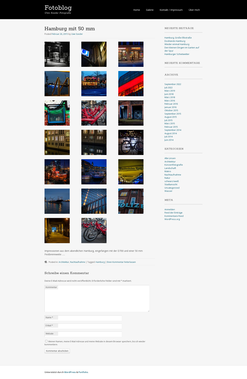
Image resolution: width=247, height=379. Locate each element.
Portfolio (83, 372)
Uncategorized (171, 187)
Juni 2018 (168, 94)
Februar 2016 (171, 103)
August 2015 (170, 116)
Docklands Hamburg (174, 40)
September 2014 (172, 129)
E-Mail (49, 325)
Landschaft (170, 168)
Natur (167, 177)
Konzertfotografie (173, 164)
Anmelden (169, 209)
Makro (167, 171)
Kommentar (51, 287)
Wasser (168, 190)
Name (49, 317)
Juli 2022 (168, 87)
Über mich (194, 9)
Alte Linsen (170, 158)
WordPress (70, 372)
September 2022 (172, 84)
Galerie (150, 9)
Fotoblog (58, 8)
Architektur (64, 262)
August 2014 (170, 133)
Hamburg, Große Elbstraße (178, 37)
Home (136, 9)
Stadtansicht (170, 184)
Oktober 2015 (171, 110)
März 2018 (169, 97)
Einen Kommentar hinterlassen (121, 262)
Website (49, 333)
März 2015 (169, 123)
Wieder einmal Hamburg (176, 44)
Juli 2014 (168, 136)
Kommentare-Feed (173, 215)
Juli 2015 (168, 120)
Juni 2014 (168, 139)
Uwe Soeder (77, 34)
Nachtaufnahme (77, 262)
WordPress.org (172, 219)
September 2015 (172, 113)
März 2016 (169, 100)
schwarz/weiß (171, 181)
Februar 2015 (171, 126)
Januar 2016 (170, 107)
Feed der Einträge (173, 212)
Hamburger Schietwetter (176, 54)
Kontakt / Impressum (171, 9)
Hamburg (100, 262)
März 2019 (169, 90)
